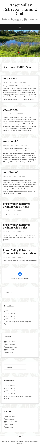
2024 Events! (10, 109)
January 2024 (10, 344)
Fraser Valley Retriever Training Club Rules (16, 226)
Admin (15, 82)
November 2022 (11, 347)
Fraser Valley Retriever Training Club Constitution (19, 251)
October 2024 (10, 342)
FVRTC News (22, 82)
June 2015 (9, 352)
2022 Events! (10, 172)
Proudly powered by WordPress (12, 441)
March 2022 (10, 350)
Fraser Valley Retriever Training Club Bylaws (16, 205)
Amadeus (33, 441)
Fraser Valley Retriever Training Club (20, 9)
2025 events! (10, 78)
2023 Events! (10, 141)
